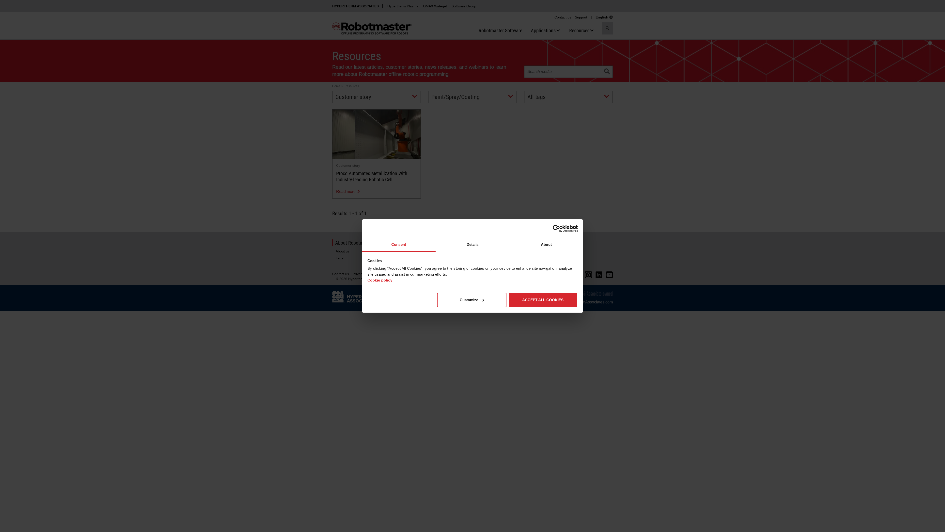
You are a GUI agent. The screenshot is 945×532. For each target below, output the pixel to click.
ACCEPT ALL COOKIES (543, 300)
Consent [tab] (398, 244)
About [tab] (546, 244)
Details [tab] (473, 244)
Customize (469, 300)
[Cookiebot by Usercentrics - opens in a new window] (556, 228)
